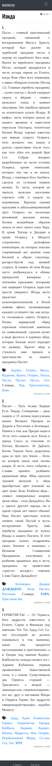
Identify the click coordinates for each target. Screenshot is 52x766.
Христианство (39, 385)
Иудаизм (8, 375)
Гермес (7, 723)
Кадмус (43, 728)
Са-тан (44, 738)
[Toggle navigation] (46, 4)
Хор (21, 385)
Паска (44, 375)
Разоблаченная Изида (18, 738)
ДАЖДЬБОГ (12, 588)
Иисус (44, 370)
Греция (44, 723)
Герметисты (25, 723)
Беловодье (22, 584)
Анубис (16, 370)
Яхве (5, 390)
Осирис (32, 375)
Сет (46, 380)
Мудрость (21, 733)
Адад (14, 718)
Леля (30, 589)
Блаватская (41, 718)
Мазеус (7, 733)
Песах (34, 380)
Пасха (6, 380)
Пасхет (20, 380)
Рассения (8, 594)
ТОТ (18, 742)
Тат (11, 743)
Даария (44, 584)
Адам (25, 718)
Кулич (21, 375)
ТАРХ (44, 593)
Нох (33, 733)
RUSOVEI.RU (8, 5)
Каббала (8, 728)
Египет (31, 370)
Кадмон (26, 728)
